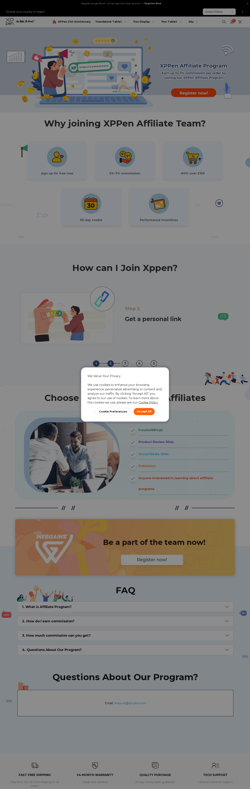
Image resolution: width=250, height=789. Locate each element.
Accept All (144, 411)
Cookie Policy (148, 402)
